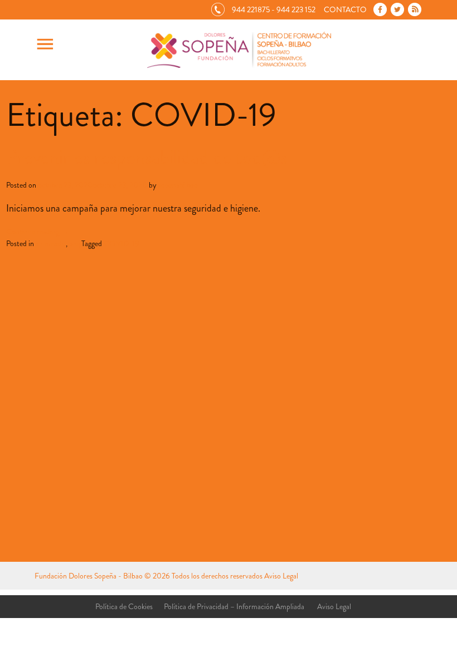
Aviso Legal (281, 575)
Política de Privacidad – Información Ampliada (234, 606)
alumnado (51, 243)
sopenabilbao (178, 184)
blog (75, 243)
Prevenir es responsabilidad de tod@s (146, 157)
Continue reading (37, 231)
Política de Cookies (124, 606)
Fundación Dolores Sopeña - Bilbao (89, 575)
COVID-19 (121, 243)
